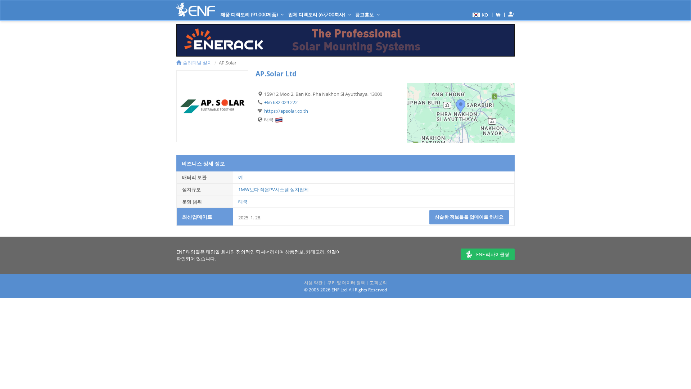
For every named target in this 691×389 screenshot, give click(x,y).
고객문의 (378, 283)
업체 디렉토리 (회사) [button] (317, 14)
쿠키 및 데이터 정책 (346, 283)
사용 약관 (313, 283)
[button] (479, 14)
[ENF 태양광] (195, 9)
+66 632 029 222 (281, 102)
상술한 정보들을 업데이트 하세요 (469, 217)
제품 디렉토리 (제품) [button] (250, 14)
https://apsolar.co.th (286, 111)
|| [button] (498, 14)
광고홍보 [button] (365, 14)
